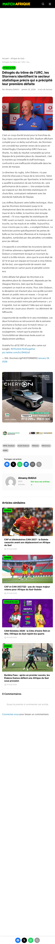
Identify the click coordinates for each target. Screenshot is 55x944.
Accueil (5, 59)
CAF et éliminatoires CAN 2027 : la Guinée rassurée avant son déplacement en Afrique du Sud (27, 542)
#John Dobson (23, 446)
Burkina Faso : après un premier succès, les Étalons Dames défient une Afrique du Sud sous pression (27, 678)
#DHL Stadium (9, 446)
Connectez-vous (10, 714)
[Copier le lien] (39, 464)
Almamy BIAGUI (27, 478)
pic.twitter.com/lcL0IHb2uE (16, 352)
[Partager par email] (32, 464)
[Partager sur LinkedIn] (26, 464)
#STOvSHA (16, 349)
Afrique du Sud (17, 59)
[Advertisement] (27, 30)
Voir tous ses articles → (40, 483)
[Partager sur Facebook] (7, 464)
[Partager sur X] (13, 464)
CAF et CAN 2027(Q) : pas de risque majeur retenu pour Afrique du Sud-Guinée (27, 588)
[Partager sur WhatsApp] (19, 464)
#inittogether (28, 349)
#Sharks (35, 446)
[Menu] (50, 4)
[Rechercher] (43, 4)
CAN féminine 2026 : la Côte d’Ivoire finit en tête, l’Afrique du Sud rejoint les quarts (27, 632)
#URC (5, 450)
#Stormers (46, 446)
